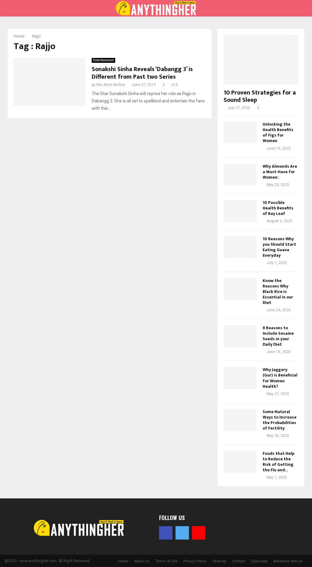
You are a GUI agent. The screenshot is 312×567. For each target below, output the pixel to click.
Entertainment (103, 60)
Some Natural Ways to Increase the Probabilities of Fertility (279, 420)
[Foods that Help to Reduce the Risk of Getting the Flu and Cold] (240, 462)
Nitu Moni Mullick (110, 85)
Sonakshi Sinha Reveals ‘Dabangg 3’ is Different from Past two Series (142, 73)
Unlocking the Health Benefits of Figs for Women (278, 132)
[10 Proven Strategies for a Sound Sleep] (261, 59)
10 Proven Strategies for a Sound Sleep (260, 96)
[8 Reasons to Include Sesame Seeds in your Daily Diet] (240, 336)
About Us (141, 561)
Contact (238, 561)
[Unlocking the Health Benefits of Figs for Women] (240, 133)
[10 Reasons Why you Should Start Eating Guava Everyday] (240, 247)
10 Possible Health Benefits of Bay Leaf (278, 208)
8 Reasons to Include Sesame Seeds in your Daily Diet (278, 336)
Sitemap (219, 561)
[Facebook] (165, 533)
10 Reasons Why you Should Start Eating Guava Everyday (279, 247)
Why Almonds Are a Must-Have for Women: (280, 172)
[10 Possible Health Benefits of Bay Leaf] (240, 211)
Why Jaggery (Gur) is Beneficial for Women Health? (280, 378)
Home (123, 561)
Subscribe (259, 561)
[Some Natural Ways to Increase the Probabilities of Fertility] (240, 420)
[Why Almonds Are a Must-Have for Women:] (240, 175)
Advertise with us (288, 561)
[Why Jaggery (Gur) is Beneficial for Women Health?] (240, 378)
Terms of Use (166, 561)
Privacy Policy (195, 561)
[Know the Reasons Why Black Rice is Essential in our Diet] (240, 289)
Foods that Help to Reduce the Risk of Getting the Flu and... (278, 461)
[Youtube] (198, 533)
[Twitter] (182, 533)
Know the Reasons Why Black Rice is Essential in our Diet (278, 291)
